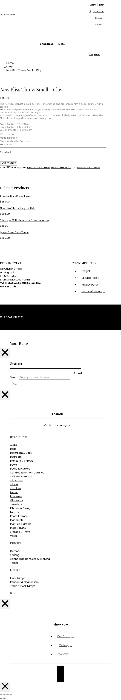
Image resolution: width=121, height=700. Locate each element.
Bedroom (16, 457)
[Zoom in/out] (1, 694)
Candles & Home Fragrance (27, 472)
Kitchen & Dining (20, 508)
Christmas (16, 480)
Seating (14, 555)
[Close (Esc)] (10, 694)
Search (14, 377)
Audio (13, 445)
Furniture (15, 542)
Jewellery (16, 504)
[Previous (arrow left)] (1, 698)
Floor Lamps (17, 578)
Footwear (16, 496)
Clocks (14, 484)
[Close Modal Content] (5, 353)
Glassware (16, 500)
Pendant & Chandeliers (24, 582)
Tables (14, 563)
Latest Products (61, 167)
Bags (13, 449)
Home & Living (19, 437)
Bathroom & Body (21, 453)
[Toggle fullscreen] (4, 694)
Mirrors (14, 512)
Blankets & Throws (38, 167)
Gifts (12, 593)
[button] (96, 18)
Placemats (16, 520)
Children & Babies (21, 476)
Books (13, 465)
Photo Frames (19, 516)
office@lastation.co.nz (16, 279)
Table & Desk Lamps (22, 586)
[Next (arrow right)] (4, 698)
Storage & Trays (20, 532)
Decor (14, 492)
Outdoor (15, 551)
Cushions (15, 488)
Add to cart (8, 163)
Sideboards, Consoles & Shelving (30, 559)
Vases (13, 536)
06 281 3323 (10, 276)
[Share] (7, 694)
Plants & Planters (20, 524)
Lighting (15, 570)
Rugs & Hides (18, 528)
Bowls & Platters (20, 468)
